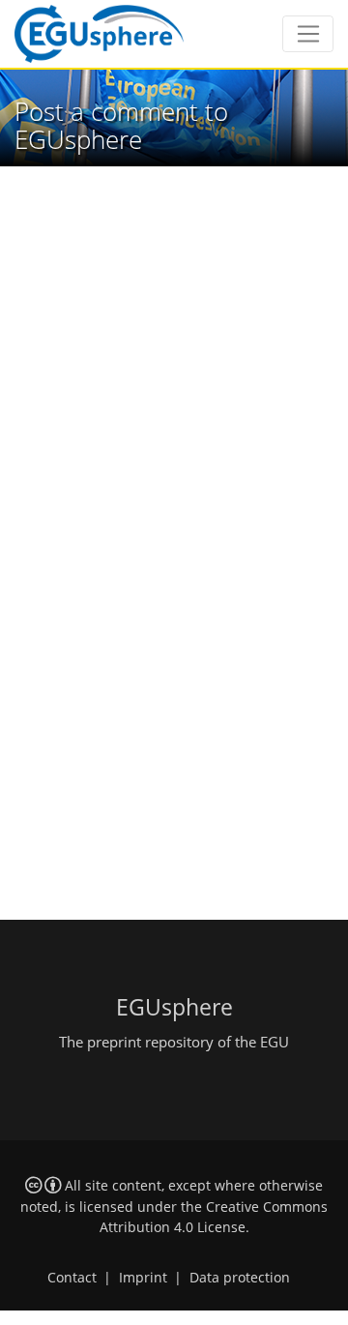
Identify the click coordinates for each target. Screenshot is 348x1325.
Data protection (239, 1277)
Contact (72, 1277)
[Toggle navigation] (308, 33)
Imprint (143, 1277)
